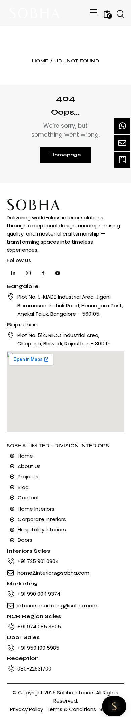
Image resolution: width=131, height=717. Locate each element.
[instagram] (28, 273)
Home (40, 61)
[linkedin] (13, 273)
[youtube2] (57, 273)
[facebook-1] (43, 273)
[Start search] (120, 14)
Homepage (65, 155)
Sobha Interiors (76, 692)
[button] (93, 13)
